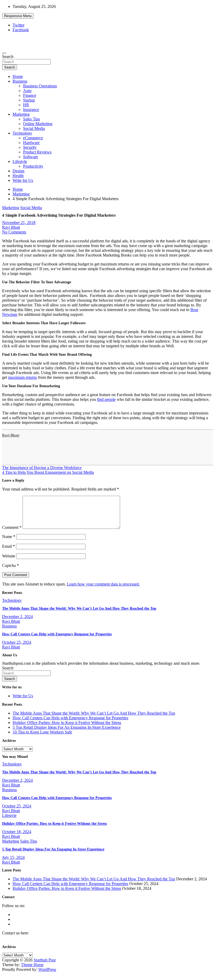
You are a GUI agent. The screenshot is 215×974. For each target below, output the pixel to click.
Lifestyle (20, 161)
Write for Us (23, 180)
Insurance (31, 109)
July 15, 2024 (13, 857)
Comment (12, 527)
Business (20, 81)
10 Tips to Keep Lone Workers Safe (42, 732)
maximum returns (22, 377)
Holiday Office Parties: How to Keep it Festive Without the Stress (67, 722)
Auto (27, 90)
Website (8, 556)
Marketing (21, 114)
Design (18, 171)
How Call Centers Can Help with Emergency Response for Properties (57, 634)
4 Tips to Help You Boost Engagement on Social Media (48, 472)
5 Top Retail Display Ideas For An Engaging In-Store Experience (67, 727)
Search (7, 56)
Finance (29, 95)
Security (30, 147)
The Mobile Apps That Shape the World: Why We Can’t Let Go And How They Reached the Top (79, 608)
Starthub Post (45, 960)
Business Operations (40, 86)
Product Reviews (37, 152)
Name (8, 536)
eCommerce (33, 138)
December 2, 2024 (17, 616)
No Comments (14, 232)
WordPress (47, 969)
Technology (22, 133)
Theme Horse (32, 964)
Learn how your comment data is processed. (103, 584)
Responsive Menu (17, 16)
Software (30, 157)
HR (26, 105)
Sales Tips (31, 119)
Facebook (21, 30)
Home (18, 76)
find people (106, 399)
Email (8, 546)
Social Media (34, 128)
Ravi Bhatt (11, 227)
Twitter (18, 25)
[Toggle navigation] (4, 53)
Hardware (31, 142)
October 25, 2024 (16, 642)
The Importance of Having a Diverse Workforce (42, 467)
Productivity (33, 166)
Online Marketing (37, 123)
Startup (29, 100)
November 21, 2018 (18, 222)
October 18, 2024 (16, 831)
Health (18, 175)
